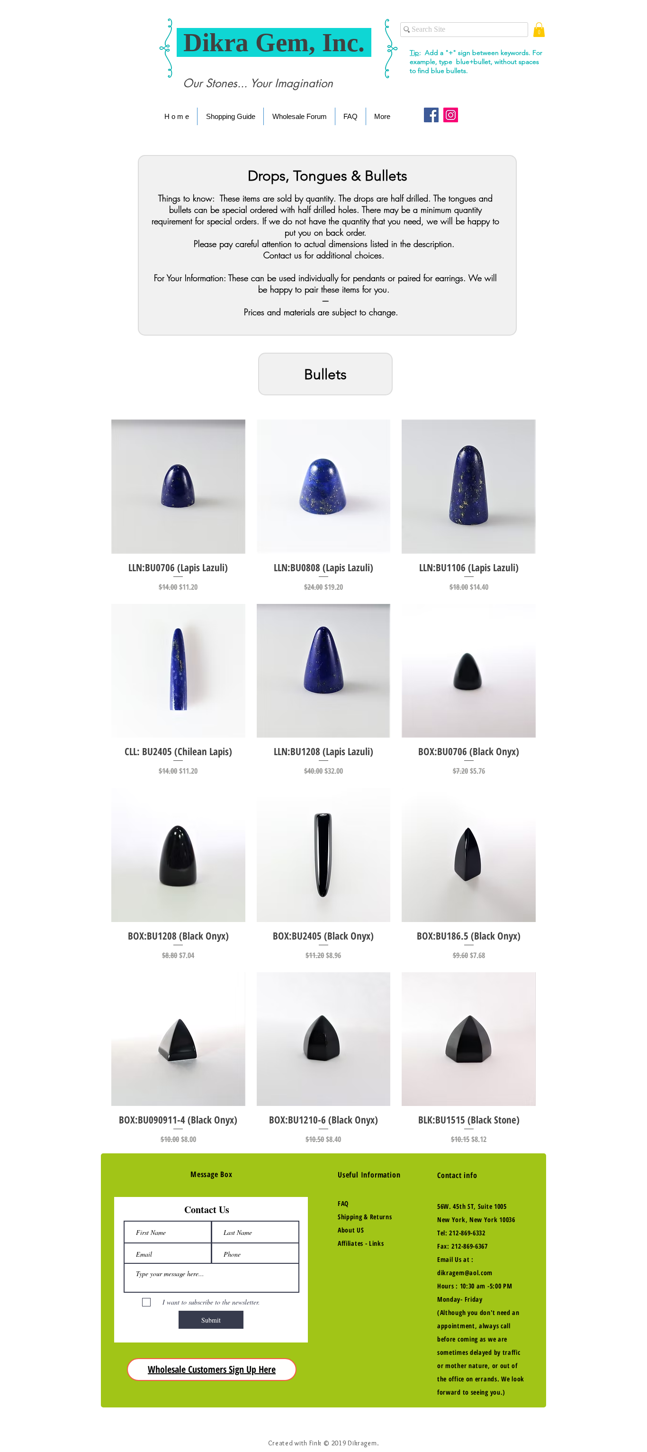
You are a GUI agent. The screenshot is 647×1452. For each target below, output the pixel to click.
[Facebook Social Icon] (431, 115)
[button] (539, 29)
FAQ (343, 1203)
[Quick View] (178, 487)
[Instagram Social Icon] (450, 115)
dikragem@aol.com (465, 1272)
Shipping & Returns (365, 1216)
